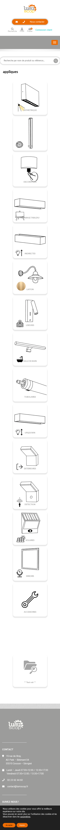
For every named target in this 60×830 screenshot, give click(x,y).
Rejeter (22, 825)
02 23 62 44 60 (15, 780)
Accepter (9, 825)
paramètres (25, 817)
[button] (30, 22)
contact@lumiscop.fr (17, 786)
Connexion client (43, 30)
